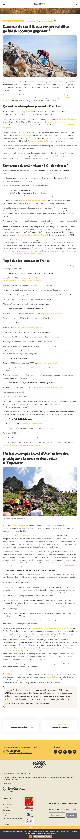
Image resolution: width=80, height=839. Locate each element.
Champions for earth (38, 140)
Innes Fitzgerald (24, 135)
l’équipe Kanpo (18, 525)
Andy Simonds (27, 111)
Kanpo (10, 674)
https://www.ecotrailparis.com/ (29, 327)
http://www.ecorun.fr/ (47, 363)
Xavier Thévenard (68, 119)
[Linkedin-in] (74, 752)
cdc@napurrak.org (14, 650)
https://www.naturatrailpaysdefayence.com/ (23, 280)
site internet (69, 565)
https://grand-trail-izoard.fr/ (49, 387)
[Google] (65, 752)
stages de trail (51, 676)
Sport (6, 21)
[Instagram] (70, 752)
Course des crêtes (30, 535)
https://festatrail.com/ (33, 423)
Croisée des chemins (57, 121)
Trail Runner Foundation (34, 200)
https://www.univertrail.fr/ (52, 313)
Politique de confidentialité (42, 836)
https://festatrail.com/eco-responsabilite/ (22, 445)
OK (31, 836)
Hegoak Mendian (24, 235)
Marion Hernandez (46, 21)
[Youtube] (60, 752)
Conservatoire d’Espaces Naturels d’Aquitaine (51, 628)
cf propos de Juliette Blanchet (28, 253)
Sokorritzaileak (41, 235)
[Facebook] (55, 752)
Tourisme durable (16, 21)
